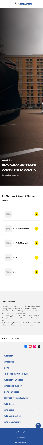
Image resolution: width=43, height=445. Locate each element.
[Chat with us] (38, 425)
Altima (10, 338)
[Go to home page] (23, 4)
